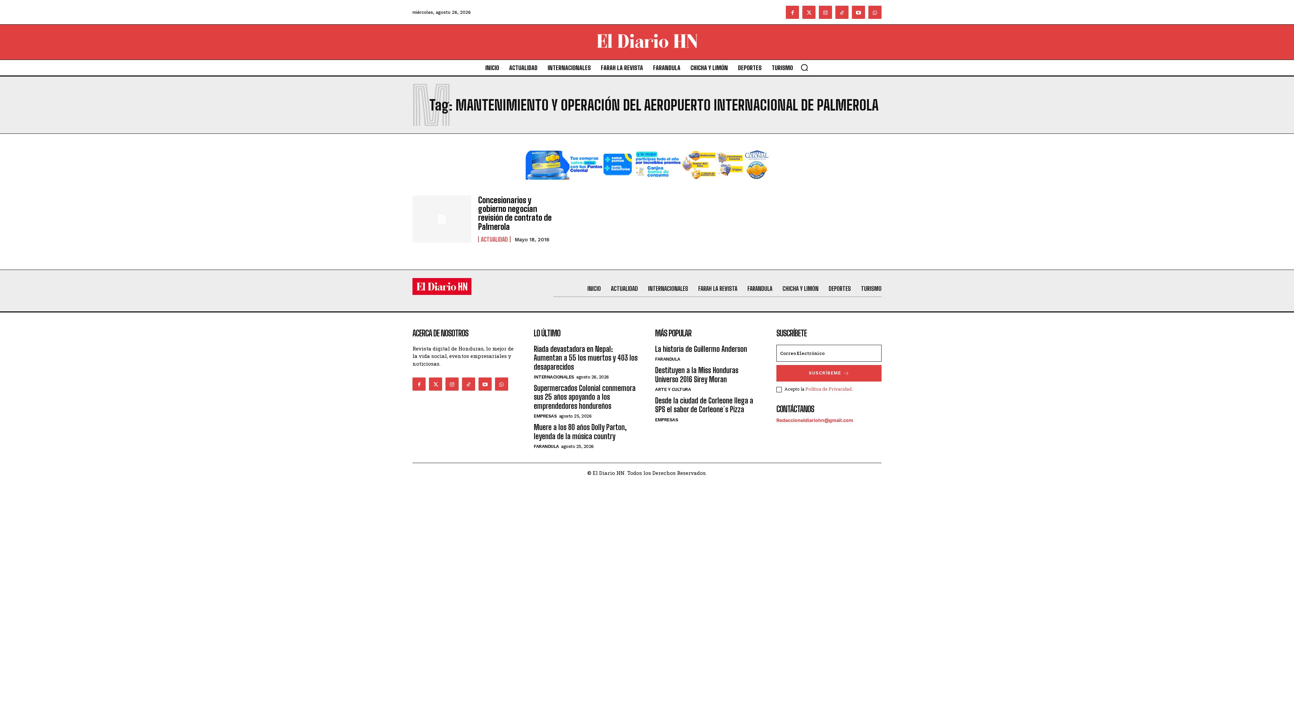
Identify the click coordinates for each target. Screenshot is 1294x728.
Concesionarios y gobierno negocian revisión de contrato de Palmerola (515, 213)
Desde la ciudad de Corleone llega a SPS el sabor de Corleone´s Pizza (704, 405)
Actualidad (494, 239)
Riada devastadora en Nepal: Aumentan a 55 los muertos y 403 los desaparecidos (586, 357)
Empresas (545, 416)
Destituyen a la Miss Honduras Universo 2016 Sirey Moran (696, 375)
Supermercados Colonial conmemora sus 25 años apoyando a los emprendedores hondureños (585, 397)
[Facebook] (792, 12)
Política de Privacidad (828, 389)
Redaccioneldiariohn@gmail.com (814, 420)
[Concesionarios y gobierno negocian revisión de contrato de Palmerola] (441, 219)
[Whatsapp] (875, 12)
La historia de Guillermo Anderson (701, 349)
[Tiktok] (842, 12)
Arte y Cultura (673, 389)
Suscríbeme (825, 372)
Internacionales (554, 377)
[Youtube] (858, 12)
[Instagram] (825, 12)
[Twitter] (808, 12)
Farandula (546, 446)
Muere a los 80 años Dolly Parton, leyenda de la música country (580, 432)
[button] (804, 67)
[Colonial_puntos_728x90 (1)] (647, 185)
